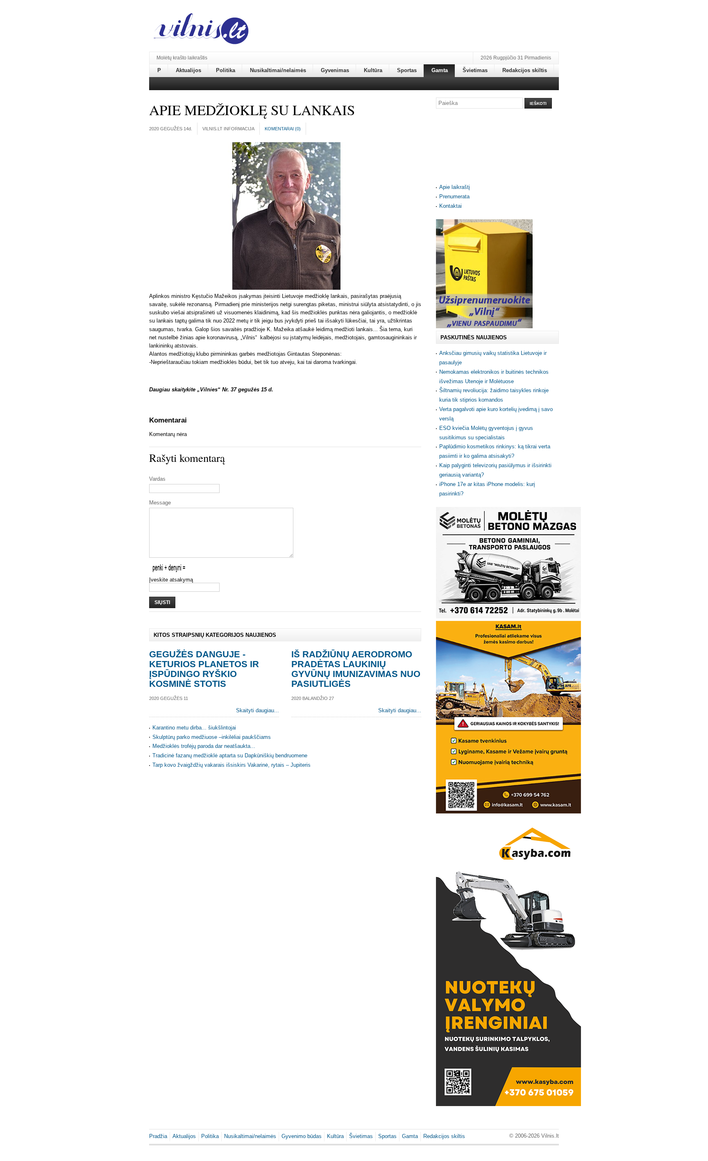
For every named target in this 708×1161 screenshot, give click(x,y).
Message (160, 503)
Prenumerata (454, 196)
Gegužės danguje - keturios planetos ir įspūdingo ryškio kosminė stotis (204, 669)
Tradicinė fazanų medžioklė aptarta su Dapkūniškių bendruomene (229, 755)
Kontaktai (450, 206)
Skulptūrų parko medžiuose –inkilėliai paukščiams (211, 737)
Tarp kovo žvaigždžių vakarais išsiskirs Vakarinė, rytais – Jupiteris (231, 765)
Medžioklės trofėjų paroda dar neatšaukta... (203, 746)
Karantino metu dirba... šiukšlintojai (194, 728)
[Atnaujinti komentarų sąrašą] (188, 420)
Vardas (157, 479)
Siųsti (162, 602)
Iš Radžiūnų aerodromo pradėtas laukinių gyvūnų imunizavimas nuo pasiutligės (355, 669)
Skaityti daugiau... (257, 710)
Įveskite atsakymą (171, 580)
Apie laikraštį (454, 187)
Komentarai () (283, 128)
